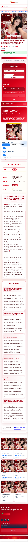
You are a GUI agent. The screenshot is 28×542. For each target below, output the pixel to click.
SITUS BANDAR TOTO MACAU (19, 428)
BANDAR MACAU (19, 8)
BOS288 (3, 8)
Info (24, 104)
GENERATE (14, 77)
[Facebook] (2, 520)
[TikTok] (8, 520)
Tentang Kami (4, 525)
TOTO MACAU (10, 8)
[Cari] (2, 6)
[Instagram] (5, 520)
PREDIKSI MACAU (21, 11)
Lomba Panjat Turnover (14, 145)
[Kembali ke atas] (25, 533)
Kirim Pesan (6, 514)
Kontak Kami (3, 527)
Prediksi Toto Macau (22, 145)
